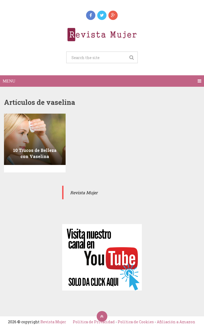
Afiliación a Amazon (176, 321)
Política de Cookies (136, 321)
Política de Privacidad (94, 321)
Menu (9, 81)
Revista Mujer (53, 321)
